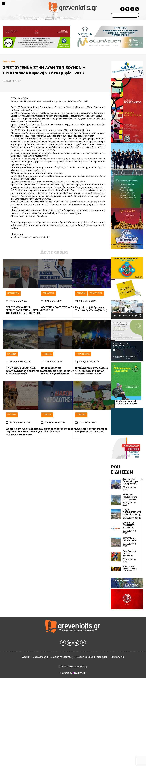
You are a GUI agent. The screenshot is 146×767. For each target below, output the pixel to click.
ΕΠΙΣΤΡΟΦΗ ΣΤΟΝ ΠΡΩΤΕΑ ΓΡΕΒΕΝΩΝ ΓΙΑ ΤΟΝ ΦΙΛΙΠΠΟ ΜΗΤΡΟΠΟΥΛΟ (130, 568)
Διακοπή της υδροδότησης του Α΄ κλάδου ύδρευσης (59, 430)
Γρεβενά (81, 293)
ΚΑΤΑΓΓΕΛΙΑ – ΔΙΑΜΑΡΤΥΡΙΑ (129, 539)
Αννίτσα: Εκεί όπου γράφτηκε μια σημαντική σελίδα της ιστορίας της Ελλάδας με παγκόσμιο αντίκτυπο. (130, 481)
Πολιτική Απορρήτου (60, 657)
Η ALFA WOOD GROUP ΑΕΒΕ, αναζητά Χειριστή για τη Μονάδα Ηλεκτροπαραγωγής (23, 371)
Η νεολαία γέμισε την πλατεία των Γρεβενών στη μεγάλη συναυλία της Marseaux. (91, 371)
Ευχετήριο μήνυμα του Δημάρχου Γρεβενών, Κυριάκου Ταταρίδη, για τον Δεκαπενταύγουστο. (24, 431)
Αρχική (25, 657)
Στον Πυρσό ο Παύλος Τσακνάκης (129, 553)
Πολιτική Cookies (84, 657)
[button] (127, 309)
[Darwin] (79, 673)
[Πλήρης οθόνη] (139, 315)
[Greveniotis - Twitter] (127, 9)
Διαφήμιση (102, 657)
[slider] (125, 315)
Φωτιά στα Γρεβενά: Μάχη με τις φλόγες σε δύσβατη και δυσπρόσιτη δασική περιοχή (130, 496)
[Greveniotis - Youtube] (132, 9)
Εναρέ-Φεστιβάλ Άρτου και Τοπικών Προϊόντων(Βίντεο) (91, 309)
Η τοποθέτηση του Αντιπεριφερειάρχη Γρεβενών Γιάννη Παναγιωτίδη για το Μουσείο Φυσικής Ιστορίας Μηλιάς (57, 371)
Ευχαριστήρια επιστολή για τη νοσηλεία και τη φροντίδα (91, 430)
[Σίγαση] (135, 315)
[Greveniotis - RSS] (137, 9)
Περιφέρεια (13, 293)
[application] (127, 309)
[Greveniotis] (73, 7)
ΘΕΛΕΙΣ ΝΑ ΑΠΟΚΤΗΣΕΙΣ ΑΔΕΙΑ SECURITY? (57, 309)
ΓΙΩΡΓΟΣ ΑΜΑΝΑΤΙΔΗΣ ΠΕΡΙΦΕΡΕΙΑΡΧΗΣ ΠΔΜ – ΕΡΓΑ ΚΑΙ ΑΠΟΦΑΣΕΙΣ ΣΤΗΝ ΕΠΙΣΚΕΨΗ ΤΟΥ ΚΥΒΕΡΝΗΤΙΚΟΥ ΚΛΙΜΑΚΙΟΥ (24, 310)
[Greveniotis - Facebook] (122, 9)
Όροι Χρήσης (39, 657)
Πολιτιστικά (96, 293)
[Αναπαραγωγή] (114, 315)
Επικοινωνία (117, 657)
